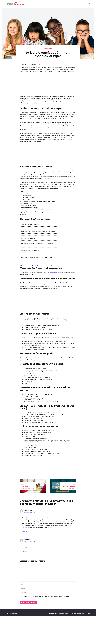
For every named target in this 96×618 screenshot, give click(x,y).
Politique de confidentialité (77, 613)
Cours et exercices (51, 4)
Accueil (42, 4)
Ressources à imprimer (81, 4)
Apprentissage (69, 4)
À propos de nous (52, 613)
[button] (89, 4)
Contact (88, 613)
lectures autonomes (55, 272)
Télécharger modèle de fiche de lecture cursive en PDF (36, 266)
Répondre (24, 531)
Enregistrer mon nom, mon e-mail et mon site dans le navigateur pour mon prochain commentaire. (45, 597)
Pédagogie (60, 4)
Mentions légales (63, 613)
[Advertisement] (48, 84)
